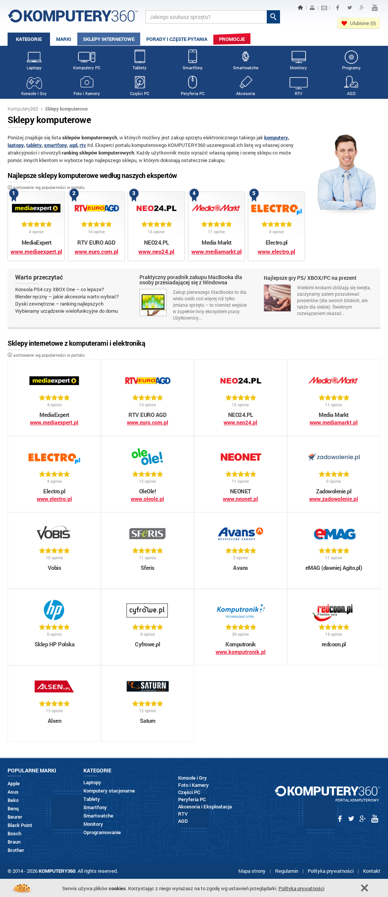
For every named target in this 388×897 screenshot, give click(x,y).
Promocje (232, 39)
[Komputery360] (73, 19)
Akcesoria (245, 93)
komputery (276, 137)
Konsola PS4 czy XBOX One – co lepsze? (59, 289)
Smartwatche (245, 67)
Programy (351, 67)
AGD (351, 93)
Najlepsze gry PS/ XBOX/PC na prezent (310, 278)
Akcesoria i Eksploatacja (205, 806)
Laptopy (34, 67)
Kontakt (371, 870)
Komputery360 (23, 109)
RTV (298, 93)
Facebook (338, 7)
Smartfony (193, 67)
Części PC (139, 93)
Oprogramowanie (102, 832)
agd (73, 145)
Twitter (350, 7)
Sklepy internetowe (109, 39)
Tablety (140, 67)
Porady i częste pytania (176, 39)
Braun (14, 841)
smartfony (55, 145)
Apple (14, 783)
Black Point (20, 825)
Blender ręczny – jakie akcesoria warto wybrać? (67, 296)
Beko (13, 800)
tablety (34, 145)
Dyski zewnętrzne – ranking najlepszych (59, 303)
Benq (13, 808)
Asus (13, 791)
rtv (83, 145)
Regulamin (286, 870)
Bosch (14, 833)
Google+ (362, 7)
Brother (16, 850)
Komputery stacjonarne (109, 790)
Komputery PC (86, 67)
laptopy (16, 145)
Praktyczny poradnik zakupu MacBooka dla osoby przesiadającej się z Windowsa (190, 280)
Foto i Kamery (87, 93)
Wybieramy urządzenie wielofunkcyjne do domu (66, 310)
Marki (63, 39)
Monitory (298, 67)
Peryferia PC (193, 93)
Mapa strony (252, 870)
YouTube (375, 7)
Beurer (15, 816)
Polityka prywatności (331, 870)
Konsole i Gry (34, 93)
